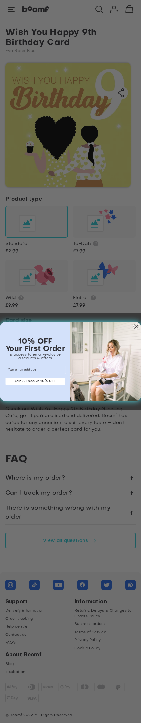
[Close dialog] (136, 326)
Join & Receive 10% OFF (35, 380)
